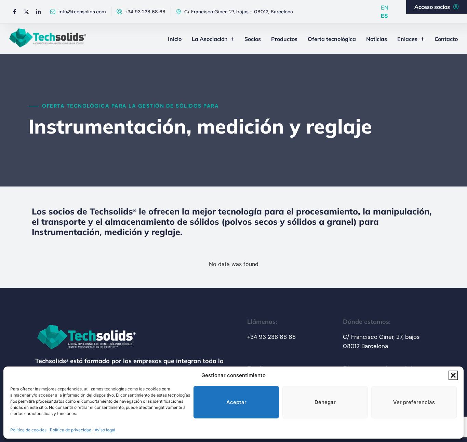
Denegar (325, 402)
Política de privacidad (70, 429)
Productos (284, 39)
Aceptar (236, 402)
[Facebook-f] (14, 11)
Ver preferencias (414, 402)
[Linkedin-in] (38, 11)
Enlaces (407, 39)
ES (384, 15)
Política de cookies (28, 429)
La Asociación (210, 39)
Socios (252, 39)
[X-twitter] (26, 11)
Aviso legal (105, 429)
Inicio (175, 39)
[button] (453, 375)
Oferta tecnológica (332, 39)
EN (384, 7)
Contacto (446, 39)
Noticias (376, 39)
